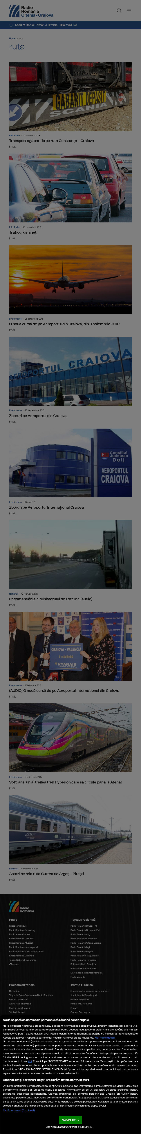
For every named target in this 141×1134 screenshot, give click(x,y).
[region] (70, 1074)
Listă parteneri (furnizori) (19, 1110)
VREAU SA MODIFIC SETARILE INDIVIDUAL (69, 1127)
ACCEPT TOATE (70, 1120)
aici (30, 1061)
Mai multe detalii (105, 1037)
